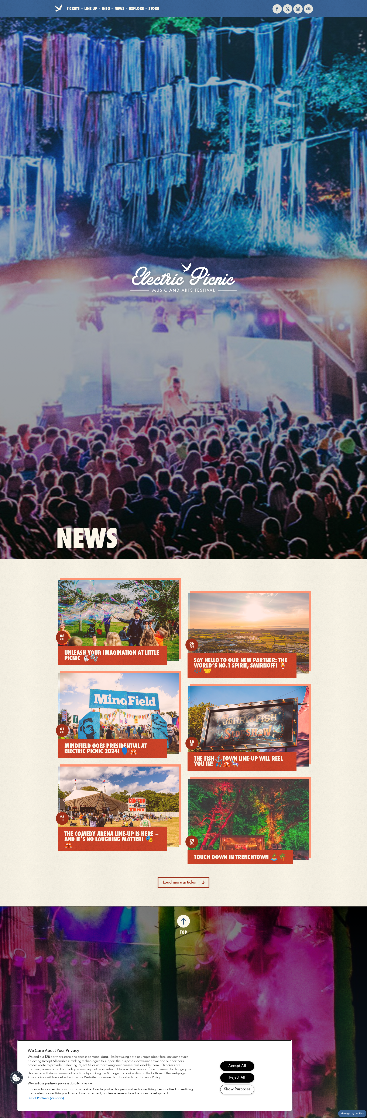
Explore (136, 8)
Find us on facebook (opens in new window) (277, 9)
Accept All (237, 1066)
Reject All (237, 1077)
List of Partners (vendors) (46, 1098)
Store (153, 10)
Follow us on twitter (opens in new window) (287, 9)
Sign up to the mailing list (308, 9)
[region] (154, 1075)
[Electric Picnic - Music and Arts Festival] (183, 277)
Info (106, 8)
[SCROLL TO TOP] (183, 919)
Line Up (90, 8)
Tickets (73, 8)
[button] (16, 1078)
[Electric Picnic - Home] (58, 9)
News (119, 8)
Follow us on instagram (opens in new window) (298, 9)
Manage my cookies (352, 1113)
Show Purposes (237, 1089)
